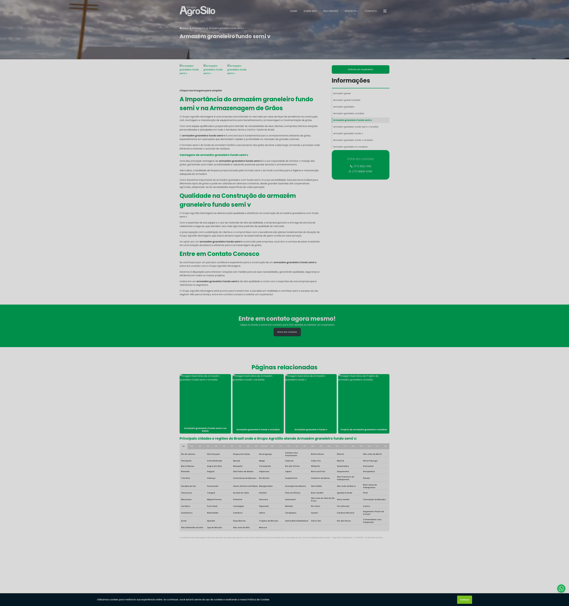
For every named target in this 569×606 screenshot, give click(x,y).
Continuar (464, 600)
